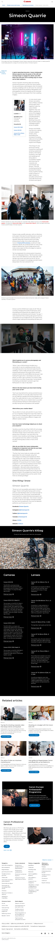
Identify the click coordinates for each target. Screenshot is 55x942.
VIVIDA (19, 520)
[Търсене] (2, 2)
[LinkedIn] (45, 933)
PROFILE (28, 11)
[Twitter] (48, 933)
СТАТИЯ (30, 757)
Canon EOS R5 (17, 130)
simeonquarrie (22, 516)
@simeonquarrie (24, 510)
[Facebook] (41, 933)
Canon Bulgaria (6, 933)
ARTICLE (3, 722)
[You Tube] (52, 933)
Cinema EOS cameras (23, 243)
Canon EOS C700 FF (31, 223)
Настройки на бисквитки (21, 929)
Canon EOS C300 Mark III (12, 647)
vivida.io (20, 523)
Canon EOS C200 (18, 127)
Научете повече (6, 736)
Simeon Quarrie (23, 506)
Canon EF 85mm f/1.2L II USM (40, 622)
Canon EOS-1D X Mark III (11, 600)
